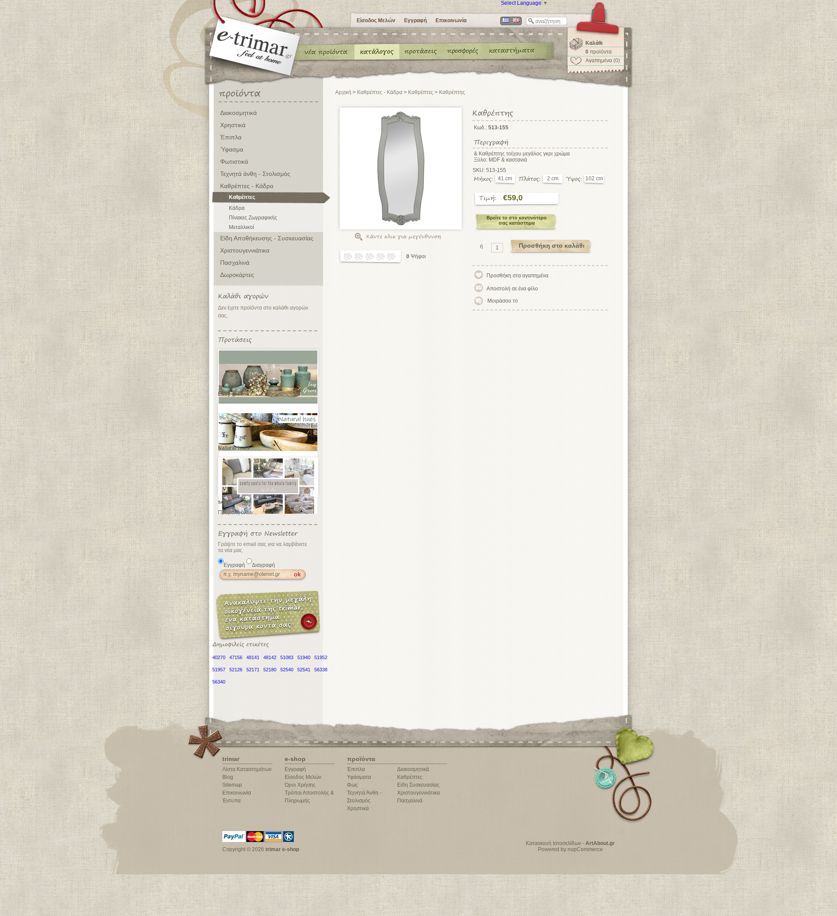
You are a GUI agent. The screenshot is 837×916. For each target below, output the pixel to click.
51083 (286, 657)
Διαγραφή (263, 565)
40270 (218, 657)
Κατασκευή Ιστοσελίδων (553, 843)
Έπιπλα (231, 137)
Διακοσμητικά (238, 112)
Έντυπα (463, 51)
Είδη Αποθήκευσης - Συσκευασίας (266, 238)
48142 (269, 657)
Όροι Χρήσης (300, 785)
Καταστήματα (510, 51)
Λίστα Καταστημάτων (247, 769)
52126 (235, 669)
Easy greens (233, 394)
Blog (227, 777)
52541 (303, 669)
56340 (218, 681)
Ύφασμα (231, 149)
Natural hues (234, 448)
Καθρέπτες (242, 197)
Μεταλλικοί (241, 227)
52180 (269, 669)
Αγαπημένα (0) (602, 60)
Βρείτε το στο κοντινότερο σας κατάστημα (517, 220)
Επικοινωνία (451, 20)
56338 (320, 669)
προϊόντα (598, 52)
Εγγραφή (415, 20)
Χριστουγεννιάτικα (244, 250)
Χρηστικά (232, 124)
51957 (218, 669)
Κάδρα (237, 208)
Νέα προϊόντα (326, 51)
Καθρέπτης (452, 92)
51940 (303, 657)
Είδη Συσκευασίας (418, 785)
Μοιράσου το (502, 301)
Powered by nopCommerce (570, 849)
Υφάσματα (359, 777)
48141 (252, 657)
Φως (352, 785)
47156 (235, 657)
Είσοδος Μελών (376, 20)
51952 (320, 657)
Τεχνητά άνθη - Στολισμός (255, 173)
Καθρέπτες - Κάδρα (246, 185)
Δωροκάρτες (237, 274)
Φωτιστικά (234, 161)
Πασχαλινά (234, 262)
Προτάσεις (422, 51)
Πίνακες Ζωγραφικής (253, 218)
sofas (225, 502)
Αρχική (343, 92)
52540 (286, 669)
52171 (252, 669)
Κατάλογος (376, 51)
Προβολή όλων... (237, 512)
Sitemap (232, 785)
